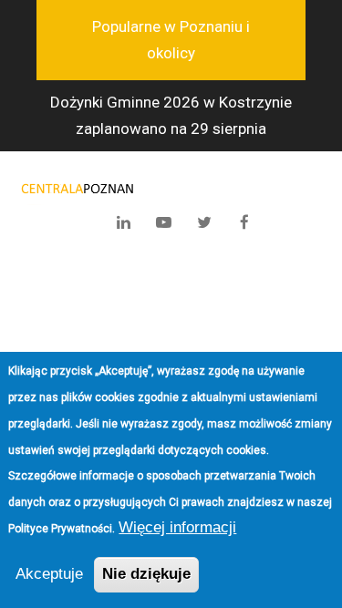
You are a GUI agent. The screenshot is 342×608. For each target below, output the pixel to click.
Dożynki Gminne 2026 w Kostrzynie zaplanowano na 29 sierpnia (171, 115)
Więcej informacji (177, 527)
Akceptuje (49, 573)
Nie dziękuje (146, 573)
